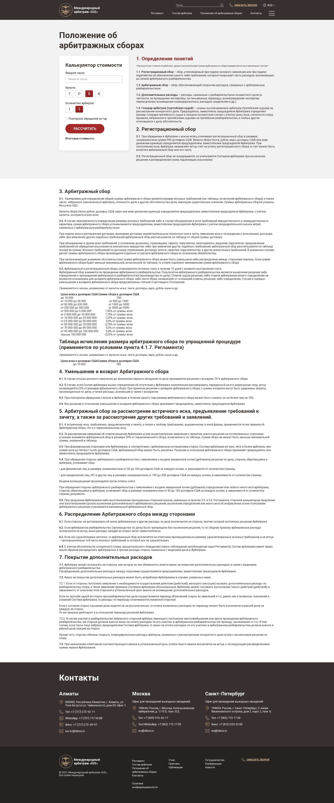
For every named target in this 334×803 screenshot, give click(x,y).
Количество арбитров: (79, 103)
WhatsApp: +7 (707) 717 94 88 (83, 718)
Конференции (213, 763)
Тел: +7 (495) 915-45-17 (153, 718)
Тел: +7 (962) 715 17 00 (225, 718)
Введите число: (75, 73)
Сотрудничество (214, 760)
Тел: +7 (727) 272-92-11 (80, 711)
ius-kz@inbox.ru (75, 731)
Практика (174, 763)
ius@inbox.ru (146, 730)
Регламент (157, 13)
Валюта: (70, 87)
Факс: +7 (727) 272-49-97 (81, 724)
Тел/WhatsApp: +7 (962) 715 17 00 (159, 724)
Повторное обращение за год (87, 118)
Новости (210, 767)
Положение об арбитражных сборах (221, 13)
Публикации (176, 767)
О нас (172, 760)
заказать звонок (257, 759)
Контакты (256, 13)
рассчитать (85, 129)
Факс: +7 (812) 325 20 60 (226, 724)
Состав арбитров (182, 13)
